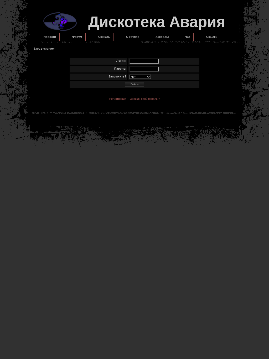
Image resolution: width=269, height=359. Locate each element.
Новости (50, 36)
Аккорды (162, 36)
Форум (77, 36)
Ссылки (212, 36)
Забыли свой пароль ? (145, 98)
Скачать (104, 36)
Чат (187, 36)
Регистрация (117, 98)
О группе (132, 36)
